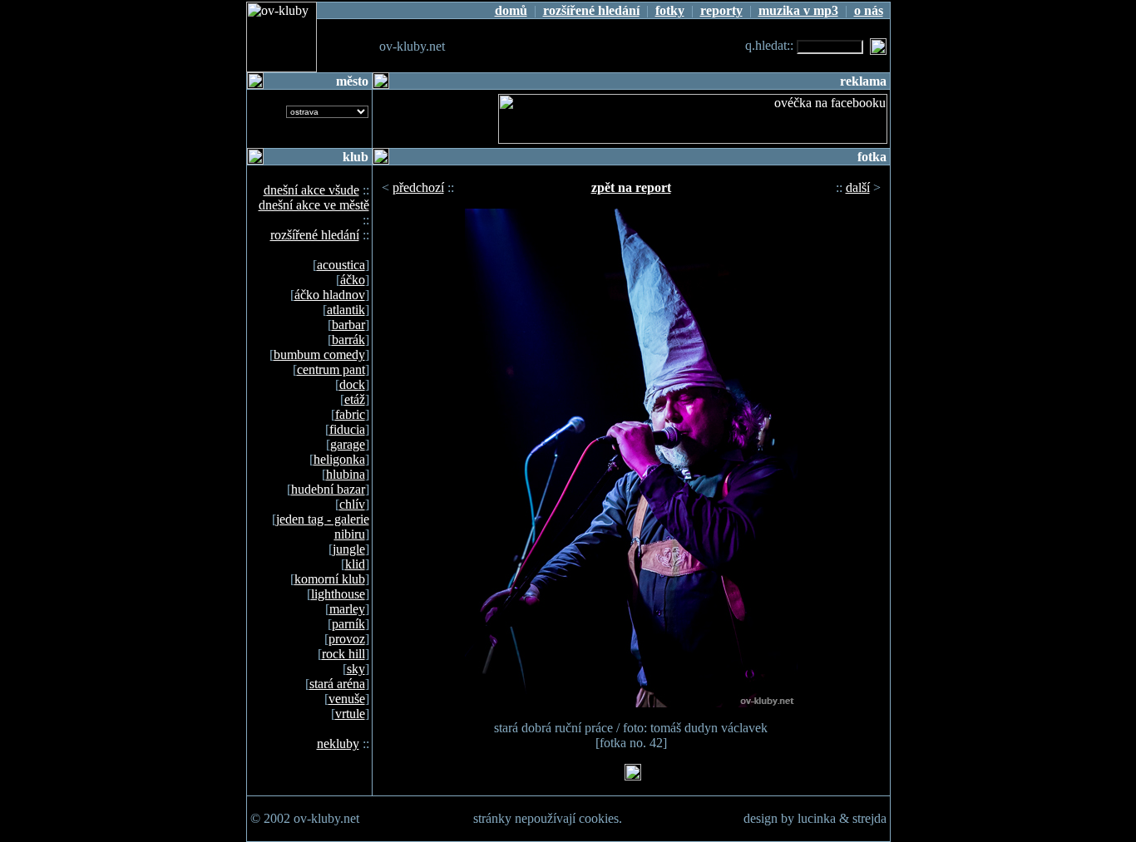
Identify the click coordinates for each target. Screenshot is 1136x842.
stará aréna (337, 684)
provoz (346, 639)
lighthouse (338, 594)
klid (355, 564)
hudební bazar (328, 489)
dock (352, 384)
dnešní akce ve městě (314, 205)
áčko (352, 280)
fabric (350, 414)
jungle (349, 549)
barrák (348, 339)
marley (347, 609)
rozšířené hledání (314, 235)
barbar (348, 325)
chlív (352, 504)
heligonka (339, 459)
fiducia (347, 429)
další (858, 187)
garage (347, 444)
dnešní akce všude (311, 190)
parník (348, 624)
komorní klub (329, 579)
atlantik (346, 310)
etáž (354, 399)
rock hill (343, 654)
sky (356, 669)
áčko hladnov (329, 295)
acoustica (341, 265)
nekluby (338, 743)
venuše (346, 699)
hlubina (345, 474)
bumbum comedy (319, 354)
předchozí (418, 187)
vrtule (350, 714)
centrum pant (331, 369)
